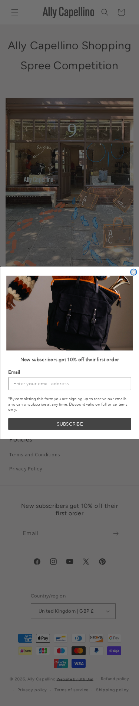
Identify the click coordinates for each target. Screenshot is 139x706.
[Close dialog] (133, 272)
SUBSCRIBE (70, 424)
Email (14, 372)
